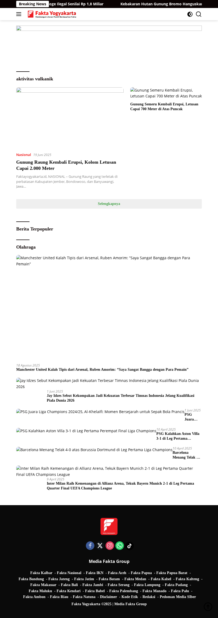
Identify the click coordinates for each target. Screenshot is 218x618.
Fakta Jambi (92, 585)
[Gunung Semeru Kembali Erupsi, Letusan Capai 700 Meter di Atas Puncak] (166, 93)
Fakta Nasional (69, 573)
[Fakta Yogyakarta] (51, 14)
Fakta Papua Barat (171, 573)
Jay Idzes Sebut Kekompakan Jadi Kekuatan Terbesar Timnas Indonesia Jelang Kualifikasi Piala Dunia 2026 (120, 398)
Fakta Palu (180, 591)
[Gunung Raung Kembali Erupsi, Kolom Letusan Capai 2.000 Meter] (70, 117)
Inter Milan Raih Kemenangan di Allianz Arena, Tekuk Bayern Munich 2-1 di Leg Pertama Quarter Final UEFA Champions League (120, 485)
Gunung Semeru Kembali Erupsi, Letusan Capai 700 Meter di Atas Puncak (164, 106)
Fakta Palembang (123, 591)
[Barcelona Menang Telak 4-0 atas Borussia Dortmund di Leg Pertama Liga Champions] (94, 450)
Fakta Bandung (31, 579)
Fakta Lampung (147, 585)
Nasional (23, 154)
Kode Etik (129, 597)
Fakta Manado (154, 591)
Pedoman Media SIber (178, 597)
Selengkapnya (109, 204)
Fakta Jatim (84, 579)
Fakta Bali (69, 585)
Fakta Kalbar (41, 573)
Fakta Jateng (59, 579)
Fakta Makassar (43, 585)
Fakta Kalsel (161, 579)
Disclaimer (108, 597)
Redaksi (148, 597)
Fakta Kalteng (187, 579)
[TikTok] (129, 546)
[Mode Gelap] (190, 14)
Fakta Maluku (40, 591)
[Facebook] (90, 546)
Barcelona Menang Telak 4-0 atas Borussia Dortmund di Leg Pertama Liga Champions (187, 455)
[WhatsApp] (119, 546)
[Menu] (19, 14)
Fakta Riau (59, 597)
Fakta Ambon (34, 597)
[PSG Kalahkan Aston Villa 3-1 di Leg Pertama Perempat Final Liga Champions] (86, 431)
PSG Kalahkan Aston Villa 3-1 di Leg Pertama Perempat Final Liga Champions (177, 436)
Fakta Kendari (69, 591)
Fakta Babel (95, 591)
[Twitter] (100, 546)
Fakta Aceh (117, 573)
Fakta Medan (135, 579)
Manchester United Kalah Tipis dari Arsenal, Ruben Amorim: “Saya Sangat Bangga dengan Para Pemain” (102, 370)
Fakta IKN (94, 573)
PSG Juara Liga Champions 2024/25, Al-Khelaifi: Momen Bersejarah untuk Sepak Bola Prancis (193, 417)
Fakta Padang (176, 585)
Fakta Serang (118, 585)
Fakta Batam (109, 579)
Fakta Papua (141, 573)
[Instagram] (110, 546)
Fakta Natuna (84, 597)
